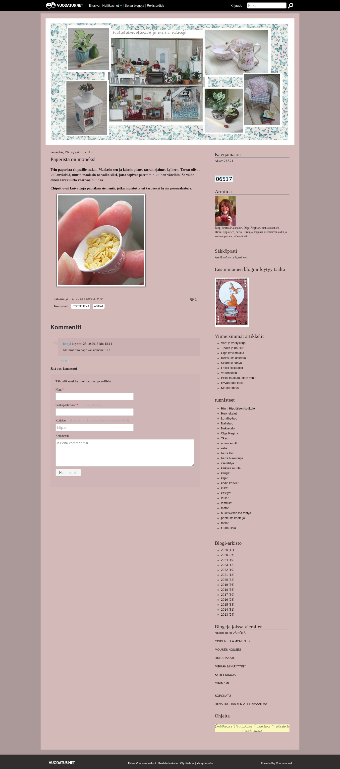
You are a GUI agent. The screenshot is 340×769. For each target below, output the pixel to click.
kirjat (224, 478)
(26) (227, 555)
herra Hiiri (227, 453)
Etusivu (94, 5)
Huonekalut (229, 413)
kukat (224, 488)
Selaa (134, 5)
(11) (227, 550)
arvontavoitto (229, 443)
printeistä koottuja (233, 518)
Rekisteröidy (155, 5)
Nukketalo (228, 428)
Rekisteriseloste (168, 763)
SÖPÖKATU (223, 696)
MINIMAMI (222, 683)
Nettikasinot (110, 5)
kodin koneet (229, 483)
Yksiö (224, 438)
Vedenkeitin (229, 373)
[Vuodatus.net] (62, 762)
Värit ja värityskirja (233, 343)
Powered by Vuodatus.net (276, 763)
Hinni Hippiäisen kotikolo (238, 408)
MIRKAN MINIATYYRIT (230, 666)
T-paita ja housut (232, 348)
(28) (227, 599)
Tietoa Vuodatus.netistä (142, 763)
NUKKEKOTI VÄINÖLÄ (230, 633)
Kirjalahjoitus (230, 388)
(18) (227, 575)
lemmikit (226, 503)
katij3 (67, 344)
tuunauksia (228, 528)
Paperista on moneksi (73, 159)
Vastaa (64, 360)
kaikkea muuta (231, 468)
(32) (227, 580)
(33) (227, 604)
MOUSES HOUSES (228, 649)
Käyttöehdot (187, 763)
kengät (225, 473)
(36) (227, 585)
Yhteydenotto (205, 763)
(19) (227, 560)
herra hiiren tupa (232, 458)
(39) (227, 594)
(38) (227, 590)
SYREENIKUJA (225, 675)
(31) (227, 609)
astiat (98, 306)
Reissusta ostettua (233, 358)
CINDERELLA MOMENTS (232, 641)
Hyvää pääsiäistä (232, 383)
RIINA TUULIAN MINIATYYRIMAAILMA (241, 704)
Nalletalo (227, 423)
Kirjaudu (236, 5)
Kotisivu (92, 420)
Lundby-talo (229, 418)
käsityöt (226, 493)
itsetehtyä (80, 306)
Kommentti (62, 435)
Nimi (60, 389)
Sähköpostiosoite (79, 405)
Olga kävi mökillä (232, 353)
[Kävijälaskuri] (224, 178)
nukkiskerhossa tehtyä (236, 513)
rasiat (224, 523)
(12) (227, 565)
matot (224, 508)
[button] (121, 5)
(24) (227, 614)
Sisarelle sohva (231, 363)
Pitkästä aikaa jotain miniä (238, 378)
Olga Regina (229, 433)
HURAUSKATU (225, 658)
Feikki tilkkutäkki (232, 368)
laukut (225, 498)
